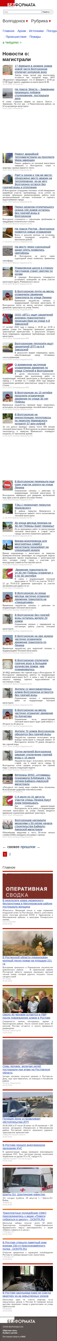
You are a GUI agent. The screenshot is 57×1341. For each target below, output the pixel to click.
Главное (8, 31)
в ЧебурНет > (12, 42)
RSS (23, 1337)
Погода (52, 31)
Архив (21, 31)
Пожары (35, 36)
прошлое (28, 847)
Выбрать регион (10, 1333)
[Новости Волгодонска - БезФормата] (18, 4)
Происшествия (16, 36)
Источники (36, 31)
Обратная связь (10, 1331)
